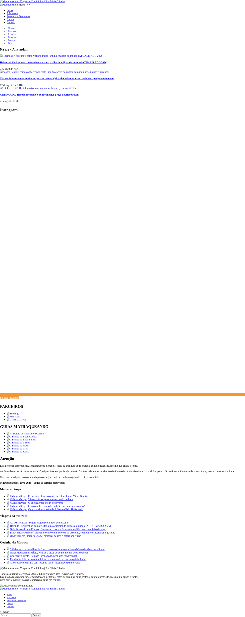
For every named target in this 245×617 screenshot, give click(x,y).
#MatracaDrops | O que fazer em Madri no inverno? (37, 502)
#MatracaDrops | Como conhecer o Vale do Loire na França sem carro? (47, 506)
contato (95, 477)
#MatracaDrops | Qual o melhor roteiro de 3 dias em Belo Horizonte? (46, 509)
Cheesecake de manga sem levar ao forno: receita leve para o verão (45, 562)
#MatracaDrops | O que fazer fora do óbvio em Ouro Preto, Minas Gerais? (49, 496)
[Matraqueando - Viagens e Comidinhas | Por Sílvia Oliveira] (32, 1)
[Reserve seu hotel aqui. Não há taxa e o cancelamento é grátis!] (12, 413)
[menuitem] (10, 10)
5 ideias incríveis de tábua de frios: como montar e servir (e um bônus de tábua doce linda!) (57, 549)
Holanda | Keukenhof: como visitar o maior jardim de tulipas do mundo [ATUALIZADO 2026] (53, 62)
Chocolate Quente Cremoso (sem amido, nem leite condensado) (43, 555)
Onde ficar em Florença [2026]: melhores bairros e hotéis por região (45, 535)
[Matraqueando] (9, 4)
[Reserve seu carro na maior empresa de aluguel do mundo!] (13, 416)
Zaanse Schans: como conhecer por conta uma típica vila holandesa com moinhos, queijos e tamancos (57, 78)
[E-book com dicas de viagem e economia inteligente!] (22, 436)
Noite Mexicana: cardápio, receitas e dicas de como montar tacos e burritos (49, 552)
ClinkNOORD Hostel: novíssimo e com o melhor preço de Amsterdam (39, 94)
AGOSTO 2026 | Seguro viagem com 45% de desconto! (39, 522)
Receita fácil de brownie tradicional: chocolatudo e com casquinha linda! (48, 559)
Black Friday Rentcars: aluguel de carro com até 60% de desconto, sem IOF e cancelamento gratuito (62, 532)
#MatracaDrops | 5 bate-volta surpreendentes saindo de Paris (41, 499)
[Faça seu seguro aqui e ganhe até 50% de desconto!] (16, 419)
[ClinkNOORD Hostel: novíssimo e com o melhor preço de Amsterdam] (38, 88)
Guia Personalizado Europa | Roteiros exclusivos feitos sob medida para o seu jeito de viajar (58, 529)
